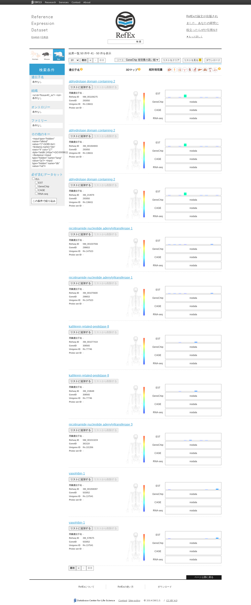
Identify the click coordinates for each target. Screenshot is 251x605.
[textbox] (121, 41)
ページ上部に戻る (204, 577)
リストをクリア (171, 60)
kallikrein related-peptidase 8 (89, 326)
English (35, 37)
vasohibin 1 (77, 473)
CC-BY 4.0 (171, 600)
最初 (84, 60)
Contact (76, 2)
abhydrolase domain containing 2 (92, 81)
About (86, 2)
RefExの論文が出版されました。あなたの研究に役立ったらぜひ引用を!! (202, 23)
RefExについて (86, 586)
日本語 (44, 37)
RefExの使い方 (126, 586)
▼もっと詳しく (194, 36)
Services (64, 2)
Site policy (134, 600)
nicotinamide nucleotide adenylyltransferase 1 (101, 228)
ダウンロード (213, 60)
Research (50, 2)
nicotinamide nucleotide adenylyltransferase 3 (101, 424)
